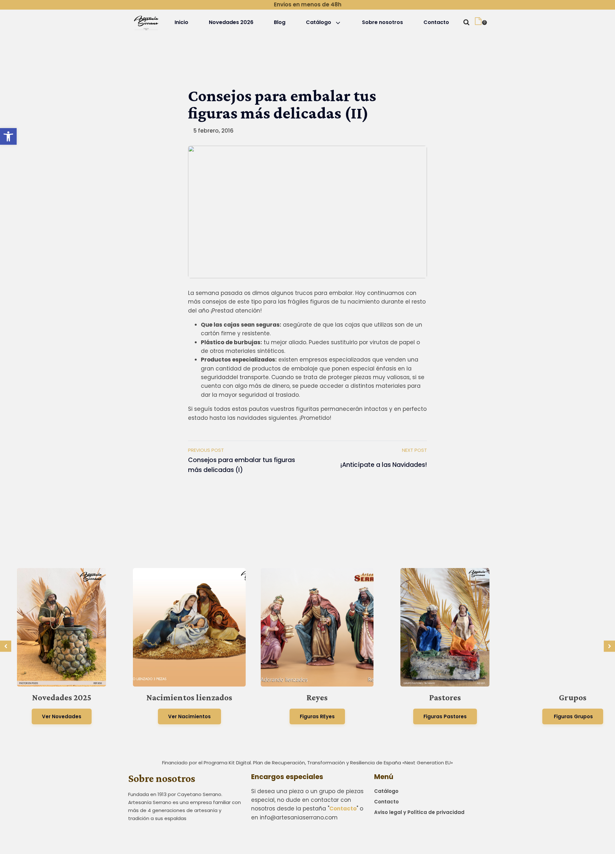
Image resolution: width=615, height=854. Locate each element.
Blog (279, 22)
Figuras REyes (317, 716)
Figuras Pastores (445, 716)
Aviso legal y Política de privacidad (419, 812)
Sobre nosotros (382, 22)
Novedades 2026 (231, 22)
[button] (8, 136)
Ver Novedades (61, 716)
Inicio (181, 22)
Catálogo (318, 22)
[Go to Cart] (480, 22)
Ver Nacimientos (189, 716)
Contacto (436, 22)
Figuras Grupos (573, 716)
